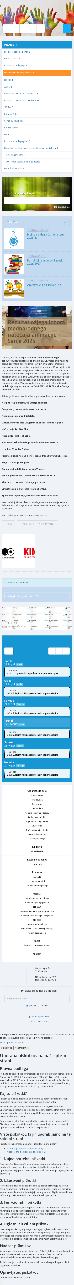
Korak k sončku (11, 127)
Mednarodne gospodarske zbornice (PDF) (27, 1152)
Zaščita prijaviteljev (37, 838)
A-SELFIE (8, 87)
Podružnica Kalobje (37, 817)
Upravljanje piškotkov (38, 1016)
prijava (32, 1005)
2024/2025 (37, 864)
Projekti (37, 893)
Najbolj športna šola (14, 168)
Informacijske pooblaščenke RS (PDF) (25, 1148)
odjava (44, 1005)
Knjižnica (37, 846)
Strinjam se (6, 1048)
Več (65, 222)
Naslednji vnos (46, 523)
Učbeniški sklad (37, 851)
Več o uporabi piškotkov (11, 1042)
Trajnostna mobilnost (14, 155)
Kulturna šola (10, 114)
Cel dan (32, 672)
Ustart (7, 134)
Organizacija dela (37, 790)
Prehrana (37, 872)
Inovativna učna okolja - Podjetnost (21, 100)
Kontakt (37, 953)
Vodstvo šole (37, 795)
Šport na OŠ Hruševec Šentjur (37, 945)
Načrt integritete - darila (37, 830)
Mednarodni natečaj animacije (19, 72)
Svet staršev (37, 804)
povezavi (42, 515)
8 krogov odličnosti (13, 120)
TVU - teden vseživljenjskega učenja (22, 161)
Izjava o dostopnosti (37, 834)
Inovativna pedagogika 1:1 (17, 141)
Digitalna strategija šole (37, 821)
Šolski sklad (37, 826)
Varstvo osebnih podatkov (37, 813)
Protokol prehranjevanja (37, 885)
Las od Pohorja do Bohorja (17, 52)
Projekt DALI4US (12, 58)
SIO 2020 (8, 107)
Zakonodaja (37, 808)
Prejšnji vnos (27, 523)
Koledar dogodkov (37, 859)
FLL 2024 (8, 80)
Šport (37, 941)
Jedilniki (37, 877)
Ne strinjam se (22, 1048)
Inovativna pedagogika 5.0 (17, 65)
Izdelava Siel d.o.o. (37, 1021)
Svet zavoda (37, 800)
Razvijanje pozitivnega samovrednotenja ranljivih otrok (31, 148)
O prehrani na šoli (37, 881)
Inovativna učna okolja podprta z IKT (22, 93)
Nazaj (9, 523)
